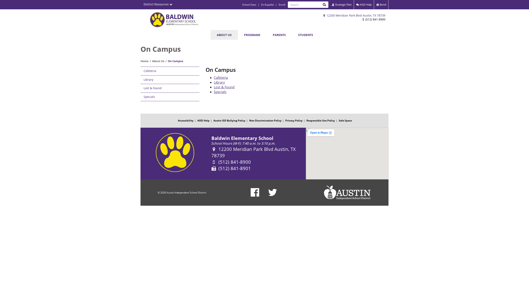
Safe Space (345, 120)
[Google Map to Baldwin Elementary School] (347, 153)
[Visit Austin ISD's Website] (347, 193)
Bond (382, 4)
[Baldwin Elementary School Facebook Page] (255, 195)
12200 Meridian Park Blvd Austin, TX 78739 (355, 15)
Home (145, 61)
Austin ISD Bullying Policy (229, 120)
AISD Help (365, 4)
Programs (252, 35)
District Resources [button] (156, 4)
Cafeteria (150, 71)
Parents (279, 35)
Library (148, 80)
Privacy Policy (294, 120)
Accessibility (185, 120)
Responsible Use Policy (320, 120)
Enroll (282, 4)
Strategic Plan (343, 4)
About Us (224, 35)
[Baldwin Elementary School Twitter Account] (272, 195)
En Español (267, 4)
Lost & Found (153, 88)
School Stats (249, 4)
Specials (149, 97)
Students (305, 35)
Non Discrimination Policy (265, 120)
